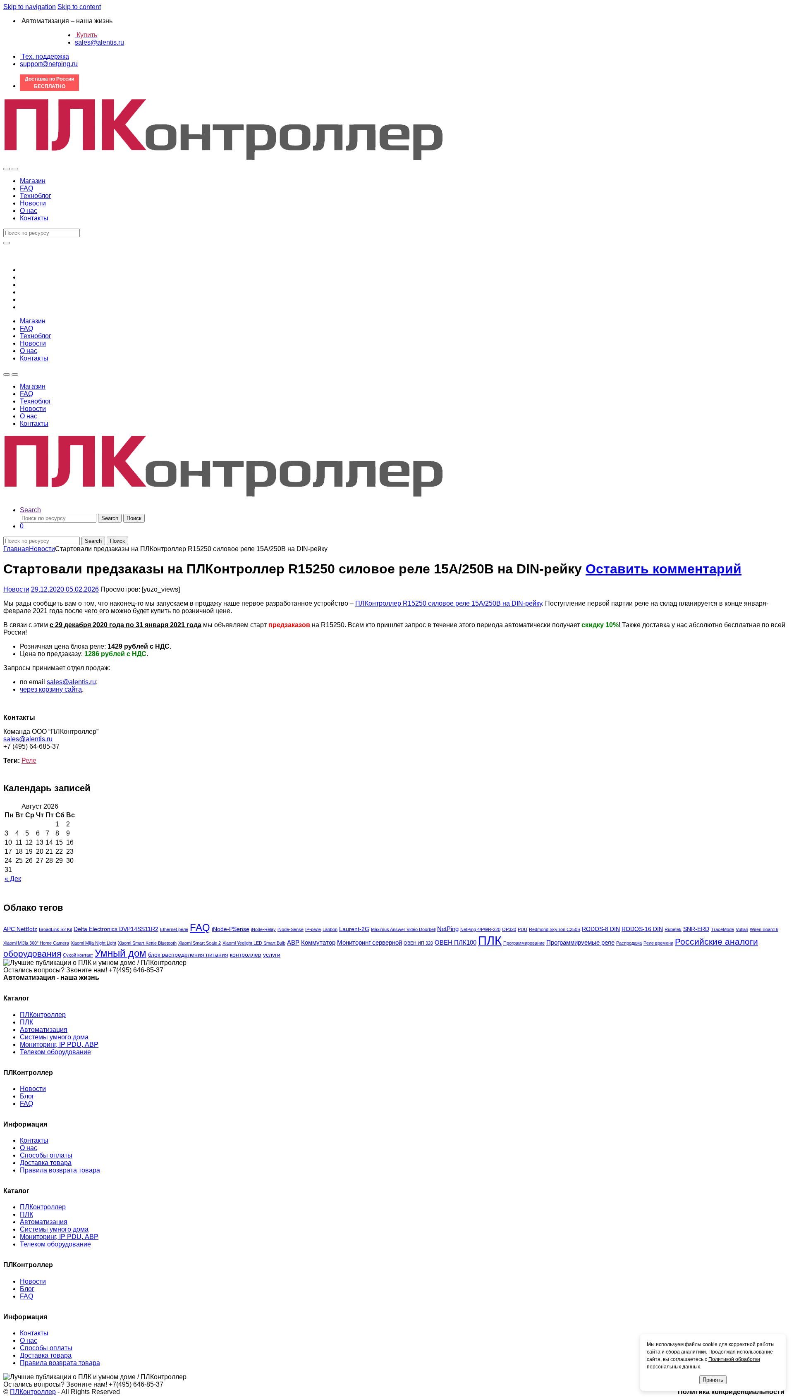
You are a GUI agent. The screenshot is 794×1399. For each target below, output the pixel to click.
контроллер (245, 955)
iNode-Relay (263, 929)
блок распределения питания (188, 955)
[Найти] (6, 243)
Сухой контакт (78, 955)
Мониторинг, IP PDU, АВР (59, 1044)
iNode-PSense (230, 929)
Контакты (34, 218)
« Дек (13, 878)
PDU (522, 929)
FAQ (26, 188)
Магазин (32, 180)
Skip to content (79, 6)
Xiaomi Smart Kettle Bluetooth (147, 943)
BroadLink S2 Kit (55, 929)
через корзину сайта (51, 689)
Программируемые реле (580, 942)
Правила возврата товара (60, 1170)
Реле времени (658, 943)
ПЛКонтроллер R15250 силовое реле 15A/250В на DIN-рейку (448, 603)
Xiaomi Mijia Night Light (93, 943)
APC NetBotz (20, 929)
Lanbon (330, 929)
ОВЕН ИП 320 (418, 943)
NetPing (448, 928)
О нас (28, 210)
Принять (713, 1380)
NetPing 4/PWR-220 (480, 929)
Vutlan (742, 929)
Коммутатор (318, 942)
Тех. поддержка (44, 56)
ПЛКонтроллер (43, 1014)
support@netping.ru (49, 63)
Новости (33, 203)
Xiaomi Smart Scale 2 (199, 943)
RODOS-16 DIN (642, 929)
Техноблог (35, 195)
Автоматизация (43, 1029)
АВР (293, 942)
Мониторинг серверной (369, 942)
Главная (16, 548)
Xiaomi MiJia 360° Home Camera (36, 943)
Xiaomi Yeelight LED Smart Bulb (253, 943)
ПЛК (490, 940)
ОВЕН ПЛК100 (455, 942)
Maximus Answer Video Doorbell (403, 929)
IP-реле (313, 929)
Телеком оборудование (55, 1051)
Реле (29, 760)
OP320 (509, 929)
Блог (27, 1096)
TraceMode (722, 929)
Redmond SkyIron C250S (554, 929)
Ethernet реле (174, 929)
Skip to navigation (29, 6)
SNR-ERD (696, 929)
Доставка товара (46, 1162)
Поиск (134, 518)
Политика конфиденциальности (731, 1391)
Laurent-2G (354, 929)
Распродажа (629, 943)
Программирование (524, 943)
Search (30, 509)
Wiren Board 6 (764, 929)
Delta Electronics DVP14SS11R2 (116, 929)
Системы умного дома (54, 1037)
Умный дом (120, 953)
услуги (271, 955)
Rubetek (673, 929)
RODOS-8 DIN (601, 929)
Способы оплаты (46, 1155)
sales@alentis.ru (99, 42)
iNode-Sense (290, 929)
